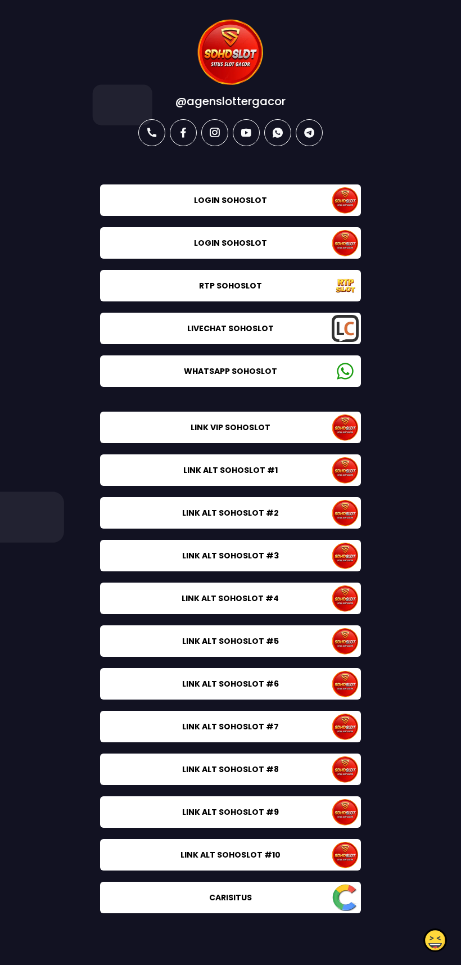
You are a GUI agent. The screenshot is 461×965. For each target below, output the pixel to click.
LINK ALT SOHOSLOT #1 (230, 470)
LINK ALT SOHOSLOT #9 (230, 812)
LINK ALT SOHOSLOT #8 (230, 769)
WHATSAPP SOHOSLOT (230, 371)
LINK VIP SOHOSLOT (230, 427)
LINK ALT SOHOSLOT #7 (230, 726)
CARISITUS (230, 897)
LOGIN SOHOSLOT (230, 200)
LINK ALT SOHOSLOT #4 (230, 598)
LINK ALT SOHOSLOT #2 (230, 512)
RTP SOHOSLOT (230, 285)
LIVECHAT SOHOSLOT (230, 328)
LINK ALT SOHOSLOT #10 (230, 854)
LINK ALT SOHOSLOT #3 (230, 555)
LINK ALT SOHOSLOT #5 (230, 641)
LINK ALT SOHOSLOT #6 (230, 683)
